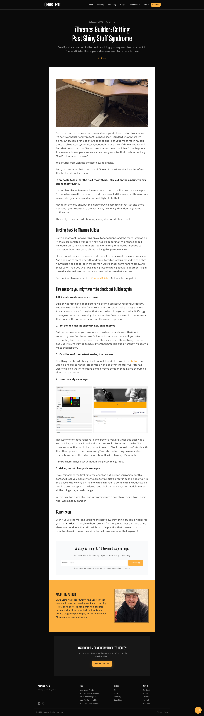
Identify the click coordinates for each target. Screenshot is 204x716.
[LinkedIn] (39, 703)
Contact (155, 5)
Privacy (159, 712)
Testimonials (134, 5)
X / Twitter (147, 700)
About (146, 5)
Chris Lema (44, 686)
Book (91, 5)
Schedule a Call (102, 664)
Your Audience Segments (90, 693)
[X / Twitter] (43, 703)
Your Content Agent (88, 697)
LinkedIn (146, 697)
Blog (122, 5)
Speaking (100, 5)
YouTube (146, 703)
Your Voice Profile (87, 690)
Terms (166, 712)
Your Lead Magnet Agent (90, 703)
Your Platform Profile (88, 700)
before (135, 361)
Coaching (112, 5)
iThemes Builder (100, 278)
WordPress (102, 58)
